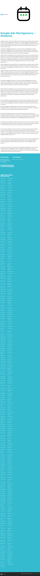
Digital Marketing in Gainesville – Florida (3, 340)
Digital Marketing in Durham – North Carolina (10, 480)
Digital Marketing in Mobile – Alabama (10, 404)
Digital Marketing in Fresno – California (3, 528)
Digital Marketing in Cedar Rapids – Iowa (10, 328)
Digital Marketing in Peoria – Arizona (3, 414)
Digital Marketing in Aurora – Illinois (10, 397)
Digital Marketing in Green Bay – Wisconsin (10, 223)
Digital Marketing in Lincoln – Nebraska (3, 484)
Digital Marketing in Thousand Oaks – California (10, 303)
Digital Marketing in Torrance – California (10, 344)
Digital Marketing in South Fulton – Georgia (3, 232)
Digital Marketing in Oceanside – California (10, 388)
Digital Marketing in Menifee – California (10, 216)
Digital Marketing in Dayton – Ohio (3, 333)
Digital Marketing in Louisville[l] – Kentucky (10, 533)
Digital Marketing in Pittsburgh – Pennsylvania (10, 487)
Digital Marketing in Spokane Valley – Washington (10, 214)
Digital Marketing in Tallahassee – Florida (10, 416)
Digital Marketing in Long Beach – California (3, 515)
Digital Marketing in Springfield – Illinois (10, 256)
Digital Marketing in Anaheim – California (3, 501)
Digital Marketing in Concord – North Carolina (3, 230)
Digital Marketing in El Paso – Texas (10, 540)
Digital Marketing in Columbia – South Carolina (10, 331)
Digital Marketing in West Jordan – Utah (10, 276)
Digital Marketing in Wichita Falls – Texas (3, 199)
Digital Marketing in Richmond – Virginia (10, 452)
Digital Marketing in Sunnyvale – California (3, 366)
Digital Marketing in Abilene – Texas (3, 302)
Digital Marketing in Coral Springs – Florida (10, 316)
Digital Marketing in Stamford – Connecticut (3, 329)
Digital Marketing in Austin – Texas (3, 555)
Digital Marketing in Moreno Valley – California (10, 441)
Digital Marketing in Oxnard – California (3, 428)
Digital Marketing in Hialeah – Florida (10, 447)
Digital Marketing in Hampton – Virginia (10, 333)
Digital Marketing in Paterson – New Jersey (3, 376)
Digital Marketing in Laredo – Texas (3, 466)
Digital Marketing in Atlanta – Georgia (10, 521)
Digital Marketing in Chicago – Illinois (3, 564)
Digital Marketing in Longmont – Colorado (3, 180)
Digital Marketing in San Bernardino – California (10, 450)
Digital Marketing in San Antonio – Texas (3, 559)
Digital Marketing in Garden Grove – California (10, 386)
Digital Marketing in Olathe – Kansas (3, 344)
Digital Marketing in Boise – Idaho (10, 457)
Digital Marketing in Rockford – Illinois (3, 350)
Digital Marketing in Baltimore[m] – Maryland (10, 531)
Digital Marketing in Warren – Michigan (10, 336)
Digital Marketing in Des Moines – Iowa (3, 443)
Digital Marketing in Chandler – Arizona (10, 477)
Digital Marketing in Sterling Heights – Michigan (10, 319)
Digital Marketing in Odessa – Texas (3, 249)
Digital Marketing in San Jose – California (10, 555)
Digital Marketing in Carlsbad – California (10, 266)
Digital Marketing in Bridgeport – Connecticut (3, 353)
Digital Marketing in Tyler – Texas (3, 227)
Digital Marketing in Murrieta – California (10, 254)
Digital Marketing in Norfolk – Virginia (3, 457)
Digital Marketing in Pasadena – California (3, 326)
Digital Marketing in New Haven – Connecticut (3, 324)
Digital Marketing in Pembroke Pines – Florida (3, 383)
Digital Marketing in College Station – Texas (3, 289)
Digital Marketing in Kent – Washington (3, 321)
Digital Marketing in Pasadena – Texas (3, 355)
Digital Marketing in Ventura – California (10, 237)
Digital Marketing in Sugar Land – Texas (3, 234)
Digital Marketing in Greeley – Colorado (10, 232)
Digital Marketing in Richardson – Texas (10, 273)
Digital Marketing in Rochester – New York (3, 438)
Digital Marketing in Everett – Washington (10, 239)
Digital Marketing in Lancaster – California (3, 385)
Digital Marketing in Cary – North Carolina (10, 393)
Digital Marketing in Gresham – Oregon (3, 256)
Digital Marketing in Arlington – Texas (10, 506)
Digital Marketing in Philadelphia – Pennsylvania (10, 560)
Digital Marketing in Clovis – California (10, 296)
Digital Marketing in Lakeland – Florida (3, 268)
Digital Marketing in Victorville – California (10, 326)
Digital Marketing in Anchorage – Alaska (3, 482)
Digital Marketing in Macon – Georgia (3, 373)
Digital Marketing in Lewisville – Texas (3, 254)
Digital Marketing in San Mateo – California (3, 194)
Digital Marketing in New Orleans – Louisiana (3, 504)
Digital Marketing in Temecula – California (3, 241)
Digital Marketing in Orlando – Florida (3, 493)
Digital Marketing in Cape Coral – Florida (10, 430)
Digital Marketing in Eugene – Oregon (3, 390)
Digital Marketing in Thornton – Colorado (3, 342)
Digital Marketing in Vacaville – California (10, 199)
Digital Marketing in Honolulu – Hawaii (10, 499)
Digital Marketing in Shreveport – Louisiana (3, 402)
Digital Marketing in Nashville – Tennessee (3, 543)
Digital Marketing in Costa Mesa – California (3, 239)
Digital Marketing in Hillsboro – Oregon (3, 218)
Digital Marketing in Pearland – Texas (3, 310)
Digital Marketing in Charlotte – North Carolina (10, 548)
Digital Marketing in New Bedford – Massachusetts (10, 183)
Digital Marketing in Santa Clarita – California (3, 452)
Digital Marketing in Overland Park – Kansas (3, 419)
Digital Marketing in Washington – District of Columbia (3, 541)
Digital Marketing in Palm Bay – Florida (3, 296)
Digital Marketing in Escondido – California (3, 362)
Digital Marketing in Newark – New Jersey (10, 489)
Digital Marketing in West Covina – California (3, 225)
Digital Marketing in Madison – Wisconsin (3, 472)
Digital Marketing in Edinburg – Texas (3, 196)
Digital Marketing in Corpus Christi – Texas (10, 495)
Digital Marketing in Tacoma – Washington (3, 447)
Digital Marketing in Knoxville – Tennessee (10, 412)
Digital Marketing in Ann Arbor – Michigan (10, 291)
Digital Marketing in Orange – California (3, 331)
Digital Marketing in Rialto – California (10, 204)
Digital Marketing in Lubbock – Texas (3, 468)
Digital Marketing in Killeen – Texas (3, 371)
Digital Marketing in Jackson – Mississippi (3, 359)
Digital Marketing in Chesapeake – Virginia (3, 464)
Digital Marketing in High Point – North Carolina (3, 264)
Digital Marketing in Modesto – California (10, 445)
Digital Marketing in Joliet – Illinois (10, 359)
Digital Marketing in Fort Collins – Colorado (10, 380)
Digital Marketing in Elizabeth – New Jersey (10, 323)
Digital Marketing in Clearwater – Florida (3, 278)
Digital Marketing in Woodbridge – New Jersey (3, 202)
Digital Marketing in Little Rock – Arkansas (10, 428)
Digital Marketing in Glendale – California (3, 412)
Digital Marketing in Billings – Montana (3, 284)
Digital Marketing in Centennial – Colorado (3, 223)
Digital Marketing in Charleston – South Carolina (10, 362)
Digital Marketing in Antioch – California (3, 266)
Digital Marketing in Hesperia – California (3, 185)
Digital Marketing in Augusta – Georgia (3, 426)
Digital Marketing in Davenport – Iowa (10, 185)
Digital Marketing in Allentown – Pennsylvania (3, 306)
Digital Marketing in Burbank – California (10, 208)
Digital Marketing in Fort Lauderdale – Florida (3, 400)
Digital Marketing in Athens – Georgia (3, 314)
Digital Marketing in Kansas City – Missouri (3, 523)
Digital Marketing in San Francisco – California (3, 548)
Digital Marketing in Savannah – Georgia (3, 348)
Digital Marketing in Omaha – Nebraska (3, 521)
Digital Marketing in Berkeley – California (3, 281)
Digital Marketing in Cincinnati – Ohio (3, 491)
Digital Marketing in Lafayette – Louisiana (3, 293)
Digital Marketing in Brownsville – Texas (3, 407)
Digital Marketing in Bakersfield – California (10, 508)
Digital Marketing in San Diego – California (10, 557)
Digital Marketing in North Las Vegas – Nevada (3, 475)
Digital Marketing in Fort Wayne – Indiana (10, 468)
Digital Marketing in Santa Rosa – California (3, 393)
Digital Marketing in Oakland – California (3, 513)
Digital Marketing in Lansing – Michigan (3, 251)
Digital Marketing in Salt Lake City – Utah (10, 424)
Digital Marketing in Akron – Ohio (10, 407)
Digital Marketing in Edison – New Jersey (10, 227)
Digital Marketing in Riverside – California (3, 495)
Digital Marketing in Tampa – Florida (10, 504)
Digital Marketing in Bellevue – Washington (10, 357)
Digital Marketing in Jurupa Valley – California (10, 220)
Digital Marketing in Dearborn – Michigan (10, 230)
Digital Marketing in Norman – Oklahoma (10, 314)
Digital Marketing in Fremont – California (3, 455)
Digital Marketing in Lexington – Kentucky (3, 497)
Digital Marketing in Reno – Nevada (10, 470)
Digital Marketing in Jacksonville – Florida (10, 553)
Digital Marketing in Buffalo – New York (10, 474)
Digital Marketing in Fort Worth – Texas (3, 553)
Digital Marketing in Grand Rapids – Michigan (3, 422)
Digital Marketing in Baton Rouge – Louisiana (3, 450)
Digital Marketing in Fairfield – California (10, 286)
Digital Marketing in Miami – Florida (10, 513)
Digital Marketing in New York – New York (3, 566)
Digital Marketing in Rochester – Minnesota (3, 291)
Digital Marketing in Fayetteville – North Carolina (3, 436)
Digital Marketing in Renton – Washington (10, 206)
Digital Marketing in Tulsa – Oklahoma (3, 511)
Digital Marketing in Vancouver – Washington (10, 409)
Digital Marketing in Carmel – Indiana (10, 180)
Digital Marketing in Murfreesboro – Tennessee (10, 374)
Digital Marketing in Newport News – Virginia (3, 405)
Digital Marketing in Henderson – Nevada (3, 499)
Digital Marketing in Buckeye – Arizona (10, 190)
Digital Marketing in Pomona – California (10, 353)
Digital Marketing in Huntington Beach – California (3, 417)
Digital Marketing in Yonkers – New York (10, 435)
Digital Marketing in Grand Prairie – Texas (10, 419)
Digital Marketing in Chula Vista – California (3, 477)
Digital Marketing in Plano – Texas (10, 482)
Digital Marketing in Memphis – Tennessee (3, 533)
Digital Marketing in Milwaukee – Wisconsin (3, 531)
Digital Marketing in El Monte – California (3, 220)
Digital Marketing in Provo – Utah (10, 261)
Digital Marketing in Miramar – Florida (10, 321)
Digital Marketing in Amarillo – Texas (10, 426)
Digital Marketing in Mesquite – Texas (10, 348)
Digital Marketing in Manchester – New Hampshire (10, 269)
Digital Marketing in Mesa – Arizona (10, 523)
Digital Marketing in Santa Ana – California (10, 493)
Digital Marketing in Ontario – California (10, 395)
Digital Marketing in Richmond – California (10, 271)
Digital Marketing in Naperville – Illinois (10, 355)
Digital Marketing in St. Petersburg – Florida (10, 466)
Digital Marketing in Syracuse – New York (10, 346)
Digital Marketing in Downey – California (10, 244)
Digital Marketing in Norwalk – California (3, 178)
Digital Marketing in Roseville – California (3, 364)
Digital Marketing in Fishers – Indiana (10, 187)
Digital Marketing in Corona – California (10, 376)
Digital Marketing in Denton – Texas (10, 350)
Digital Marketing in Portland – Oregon (10, 535)
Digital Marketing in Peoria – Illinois (3, 247)
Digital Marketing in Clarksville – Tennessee (3, 388)
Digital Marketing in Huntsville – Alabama (10, 443)
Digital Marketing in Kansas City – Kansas (10, 366)
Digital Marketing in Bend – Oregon (10, 192)
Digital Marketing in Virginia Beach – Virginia (10, 516)
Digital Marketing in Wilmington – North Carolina (3, 287)
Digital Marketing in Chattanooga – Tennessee (10, 400)
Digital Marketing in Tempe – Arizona (10, 402)
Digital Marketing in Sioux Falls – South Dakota (10, 414)
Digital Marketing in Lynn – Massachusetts (3, 182)
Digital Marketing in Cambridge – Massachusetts (10, 279)
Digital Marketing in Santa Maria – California (10, 235)
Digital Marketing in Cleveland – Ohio (10, 501)
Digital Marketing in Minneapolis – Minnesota (10, 511)
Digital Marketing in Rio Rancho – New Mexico (3, 214)
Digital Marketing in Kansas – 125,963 (10, 305)
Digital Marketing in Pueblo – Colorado (10, 247)
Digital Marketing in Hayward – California (3, 378)
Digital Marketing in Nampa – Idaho (3, 216)
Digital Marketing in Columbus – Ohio (10, 551)
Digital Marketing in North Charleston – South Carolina (10, 284)
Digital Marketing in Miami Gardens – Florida (10, 242)
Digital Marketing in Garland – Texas (3, 459)
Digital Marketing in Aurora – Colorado (3, 506)
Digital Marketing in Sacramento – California (3, 526)
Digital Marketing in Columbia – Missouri (3, 312)
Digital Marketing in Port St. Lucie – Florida (3, 445)
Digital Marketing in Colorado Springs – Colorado (10, 519)
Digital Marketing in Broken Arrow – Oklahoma (3, 274)
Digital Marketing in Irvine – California (10, 491)
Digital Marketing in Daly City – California (3, 190)
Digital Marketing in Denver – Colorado (3, 546)
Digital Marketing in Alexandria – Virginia (3, 369)
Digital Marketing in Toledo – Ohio (3, 470)
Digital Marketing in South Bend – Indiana (10, 201)
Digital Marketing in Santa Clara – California (10, 312)
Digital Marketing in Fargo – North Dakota (10, 310)
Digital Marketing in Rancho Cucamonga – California (10, 391)
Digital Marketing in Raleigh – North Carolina (3, 519)
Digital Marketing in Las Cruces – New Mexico (10, 252)
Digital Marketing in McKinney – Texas (3, 430)
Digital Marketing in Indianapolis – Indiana (3, 551)
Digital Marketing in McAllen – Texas (3, 346)
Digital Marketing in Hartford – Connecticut (10, 289)
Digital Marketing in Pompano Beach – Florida (3, 245)
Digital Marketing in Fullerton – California (10, 340)
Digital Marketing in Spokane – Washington (10, 455)
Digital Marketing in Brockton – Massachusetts (10, 211)
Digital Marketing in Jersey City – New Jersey (3, 479)
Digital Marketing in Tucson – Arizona (10, 525)
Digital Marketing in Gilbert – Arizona (10, 472)
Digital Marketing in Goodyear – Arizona (3, 192)
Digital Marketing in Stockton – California (10, 497)
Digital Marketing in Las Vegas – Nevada (3, 538)
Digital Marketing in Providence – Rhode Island (3, 409)
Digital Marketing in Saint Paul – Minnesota (3, 489)
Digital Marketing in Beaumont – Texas (10, 249)
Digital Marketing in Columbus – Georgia (3, 432)
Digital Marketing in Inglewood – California (3, 208)
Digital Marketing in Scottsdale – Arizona (10, 459)
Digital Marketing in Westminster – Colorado (10, 264)
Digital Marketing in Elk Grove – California (3, 397)
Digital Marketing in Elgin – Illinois (10, 258)
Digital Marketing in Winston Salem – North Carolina (10, 462)
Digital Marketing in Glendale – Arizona (3, 461)
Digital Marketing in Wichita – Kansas (3, 508)
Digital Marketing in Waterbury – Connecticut (3, 259)
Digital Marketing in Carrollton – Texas (3, 318)
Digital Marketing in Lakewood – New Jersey (3, 336)
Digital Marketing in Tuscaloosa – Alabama (10, 178)
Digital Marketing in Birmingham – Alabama (10, 422)
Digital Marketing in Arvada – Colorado (3, 298)
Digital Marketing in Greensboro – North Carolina (3, 487)
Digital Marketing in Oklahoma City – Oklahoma (10, 544)
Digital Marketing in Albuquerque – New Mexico (10, 528)
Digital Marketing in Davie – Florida (3, 206)
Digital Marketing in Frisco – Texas (10, 438)
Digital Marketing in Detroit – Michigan (3, 535)
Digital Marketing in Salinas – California (10, 378)
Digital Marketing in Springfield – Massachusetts (10, 369)
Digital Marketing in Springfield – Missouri (10, 382)
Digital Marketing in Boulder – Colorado (3, 204)
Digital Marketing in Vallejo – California (10, 300)
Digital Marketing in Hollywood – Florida (10, 364)
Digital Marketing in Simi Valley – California (10, 308)
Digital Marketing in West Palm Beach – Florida (10, 281)
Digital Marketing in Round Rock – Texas (10, 298)
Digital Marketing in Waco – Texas (10, 338)
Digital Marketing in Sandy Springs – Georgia (10, 225)
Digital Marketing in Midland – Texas (3, 316)
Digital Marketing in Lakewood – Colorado (10, 371)
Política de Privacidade (35, 573)
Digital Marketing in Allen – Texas (10, 218)
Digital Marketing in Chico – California (10, 194)
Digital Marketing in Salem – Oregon (3, 395)
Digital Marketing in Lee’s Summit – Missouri (10, 197)
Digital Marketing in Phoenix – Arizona (3, 562)
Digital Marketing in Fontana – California (3, 440)
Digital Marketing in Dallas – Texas (3, 557)
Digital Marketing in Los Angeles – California (10, 564)
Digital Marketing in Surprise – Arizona (3, 357)
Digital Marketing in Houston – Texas (10, 562)
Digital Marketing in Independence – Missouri (10, 294)
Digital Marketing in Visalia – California (10, 342)
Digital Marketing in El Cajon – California (3, 210)
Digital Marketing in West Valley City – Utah (3, 338)
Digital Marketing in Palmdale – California (3, 380)
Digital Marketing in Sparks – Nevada (3, 237)
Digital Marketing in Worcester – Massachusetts (10, 433)
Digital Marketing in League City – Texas (3, 271)
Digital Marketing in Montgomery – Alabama (3, 424)
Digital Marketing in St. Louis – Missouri (10, 484)
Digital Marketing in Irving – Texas (10, 464)
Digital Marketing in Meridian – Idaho (3, 308)
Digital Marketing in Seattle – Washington (10, 546)
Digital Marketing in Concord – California (3, 300)
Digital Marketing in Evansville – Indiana (3, 276)
